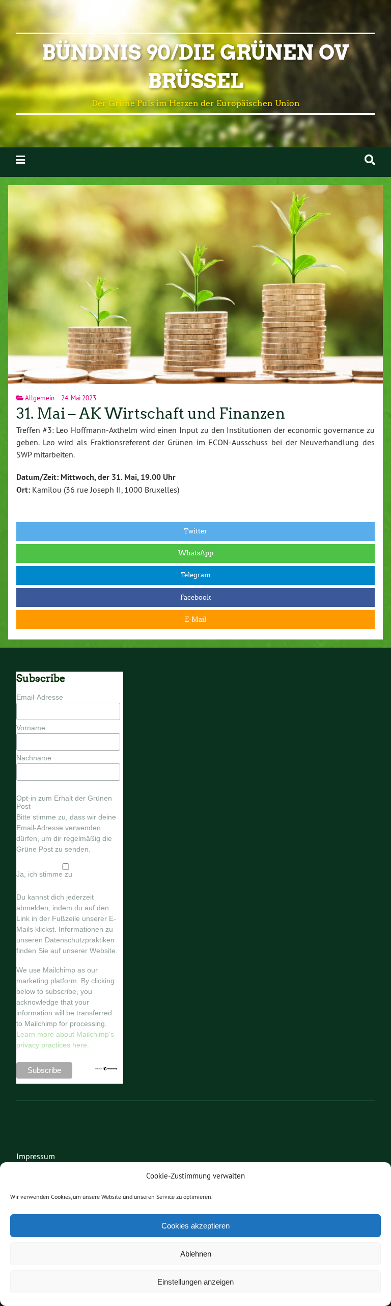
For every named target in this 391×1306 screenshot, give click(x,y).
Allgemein (39, 398)
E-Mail (195, 619)
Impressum (35, 1156)
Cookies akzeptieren (195, 1225)
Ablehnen (195, 1253)
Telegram (196, 575)
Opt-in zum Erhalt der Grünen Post (64, 802)
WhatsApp (195, 553)
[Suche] (370, 160)
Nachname (33, 758)
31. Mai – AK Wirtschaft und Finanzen (150, 413)
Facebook (195, 597)
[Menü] (20, 160)
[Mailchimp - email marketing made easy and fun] (106, 1068)
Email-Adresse (39, 697)
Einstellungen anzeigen (195, 1281)
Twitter (195, 531)
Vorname (30, 728)
